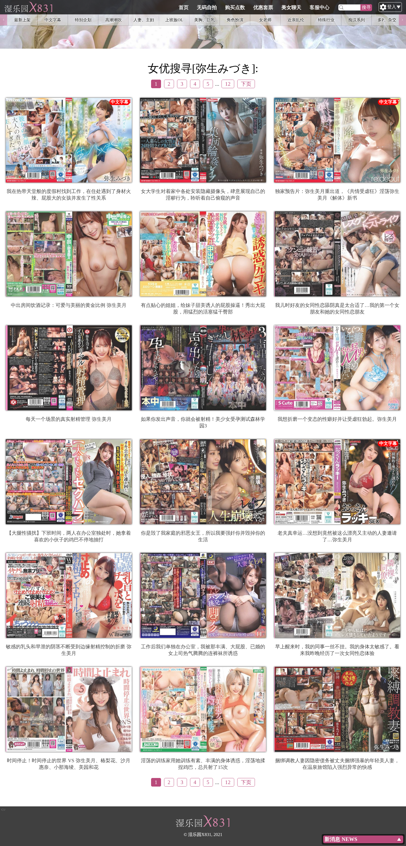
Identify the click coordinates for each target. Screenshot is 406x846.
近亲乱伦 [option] (296, 19)
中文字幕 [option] (52, 19)
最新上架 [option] (22, 19)
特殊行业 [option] (326, 19)
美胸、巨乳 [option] (204, 19)
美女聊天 (291, 7)
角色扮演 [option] (235, 19)
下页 (246, 84)
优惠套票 (263, 7)
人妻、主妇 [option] (143, 19)
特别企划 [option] (83, 19)
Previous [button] (3, 19)
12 (228, 84)
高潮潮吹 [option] (113, 19)
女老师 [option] (265, 19)
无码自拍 (207, 7)
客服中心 (319, 7)
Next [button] (402, 19)
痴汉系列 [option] (356, 19)
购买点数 (235, 7)
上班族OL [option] (174, 19)
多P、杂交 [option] (387, 19)
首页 (184, 7)
